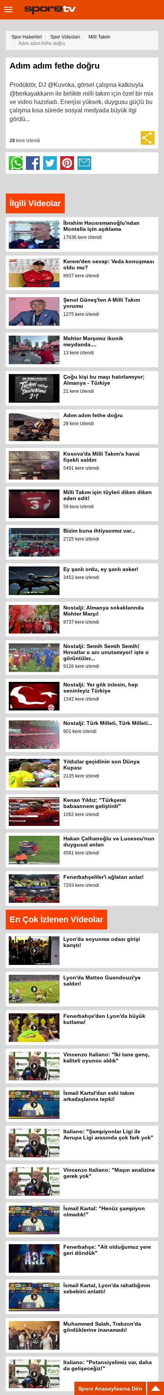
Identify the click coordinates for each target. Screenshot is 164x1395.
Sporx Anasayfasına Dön (110, 1388)
